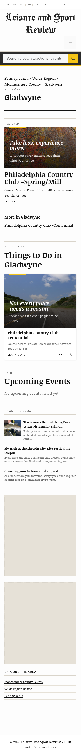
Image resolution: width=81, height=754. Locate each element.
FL (65, 4)
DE (59, 4)
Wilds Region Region (18, 689)
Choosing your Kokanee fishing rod (31, 471)
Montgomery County (22, 84)
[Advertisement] (40, 535)
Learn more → (15, 201)
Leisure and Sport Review (40, 23)
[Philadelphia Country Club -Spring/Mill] (40, 147)
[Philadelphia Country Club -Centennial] (40, 301)
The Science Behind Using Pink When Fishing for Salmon (46, 424)
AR (29, 4)
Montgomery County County (23, 682)
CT (52, 4)
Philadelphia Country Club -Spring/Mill (38, 178)
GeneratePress (45, 747)
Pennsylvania (16, 78)
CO (44, 4)
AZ (22, 4)
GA (72, 4)
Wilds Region (44, 78)
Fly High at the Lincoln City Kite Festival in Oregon (37, 450)
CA (36, 4)
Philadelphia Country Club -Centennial (38, 225)
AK (15, 4)
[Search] (73, 58)
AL (8, 4)
